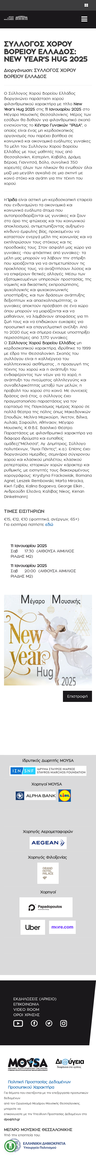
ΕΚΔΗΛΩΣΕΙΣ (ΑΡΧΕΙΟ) (35, 999)
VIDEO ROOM (26, 1009)
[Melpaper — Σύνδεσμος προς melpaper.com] (80, 794)
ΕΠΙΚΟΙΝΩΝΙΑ (26, 1004)
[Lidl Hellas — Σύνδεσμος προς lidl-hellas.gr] (57, 794)
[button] (10, 1146)
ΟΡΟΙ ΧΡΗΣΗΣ (26, 1015)
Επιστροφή (77, 696)
